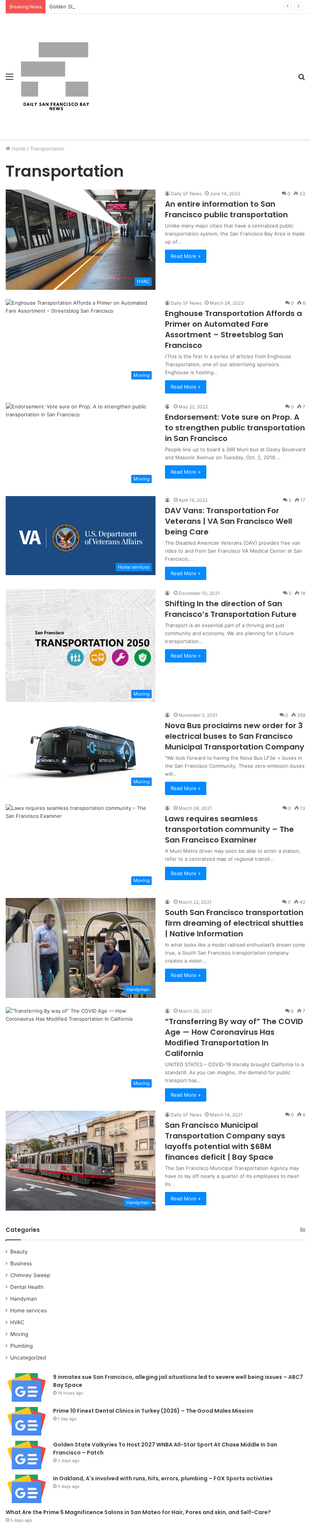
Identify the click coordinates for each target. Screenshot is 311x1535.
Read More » (186, 256)
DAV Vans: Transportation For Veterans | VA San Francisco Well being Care (228, 521)
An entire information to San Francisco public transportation (226, 209)
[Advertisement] (191, 70)
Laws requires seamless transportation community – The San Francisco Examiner (229, 829)
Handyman (23, 1299)
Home (18, 148)
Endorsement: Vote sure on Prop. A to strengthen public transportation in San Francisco (235, 428)
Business (21, 1263)
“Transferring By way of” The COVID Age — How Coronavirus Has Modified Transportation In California (234, 1037)
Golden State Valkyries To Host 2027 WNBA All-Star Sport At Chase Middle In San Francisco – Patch (167, 6)
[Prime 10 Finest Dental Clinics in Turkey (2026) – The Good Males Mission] (26, 1421)
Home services (28, 1310)
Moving (19, 1334)
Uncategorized (28, 1358)
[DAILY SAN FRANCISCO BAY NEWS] (55, 76)
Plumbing (21, 1346)
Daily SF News (186, 193)
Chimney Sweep (30, 1275)
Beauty (19, 1252)
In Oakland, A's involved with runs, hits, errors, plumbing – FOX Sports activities (163, 1478)
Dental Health (27, 1287)
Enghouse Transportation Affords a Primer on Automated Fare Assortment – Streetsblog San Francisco (233, 329)
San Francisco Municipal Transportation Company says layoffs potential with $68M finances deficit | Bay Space (225, 1141)
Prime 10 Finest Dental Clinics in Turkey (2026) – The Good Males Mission (153, 1411)
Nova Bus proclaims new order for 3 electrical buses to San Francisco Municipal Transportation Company (234, 736)
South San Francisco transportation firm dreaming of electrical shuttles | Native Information (234, 923)
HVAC (17, 1322)
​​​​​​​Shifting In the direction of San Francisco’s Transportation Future (231, 609)
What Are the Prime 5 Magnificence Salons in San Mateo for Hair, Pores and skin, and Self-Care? (138, 1512)
